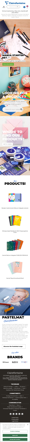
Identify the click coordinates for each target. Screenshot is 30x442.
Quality (16, 386)
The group (22, 386)
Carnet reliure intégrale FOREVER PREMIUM (15, 255)
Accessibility (15, 399)
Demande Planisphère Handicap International (14, 408)
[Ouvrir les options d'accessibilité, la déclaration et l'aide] (24, 7)
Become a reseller (7, 388)
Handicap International (7, 397)
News (18, 405)
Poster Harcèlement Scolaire (14, 407)
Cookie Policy (15, 417)
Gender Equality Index (20, 397)
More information (8, 64)
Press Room (12, 405)
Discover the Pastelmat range (13, 346)
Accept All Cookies (15, 439)
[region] (15, 432)
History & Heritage (8, 386)
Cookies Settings (15, 431)
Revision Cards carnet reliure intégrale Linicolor (15, 208)
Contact (15, 410)
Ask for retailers (7, 144)
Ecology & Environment (12, 396)
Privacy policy (15, 419)
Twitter (13, 414)
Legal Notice (15, 421)
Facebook (10, 414)
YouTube (16, 414)
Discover (15, 163)
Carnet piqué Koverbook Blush (15, 278)
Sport (21, 396)
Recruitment (17, 388)
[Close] (27, 424)
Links (23, 388)
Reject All (15, 435)
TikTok (22, 414)
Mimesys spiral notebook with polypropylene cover (15, 231)
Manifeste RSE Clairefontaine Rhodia (15, 390)
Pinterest (19, 414)
